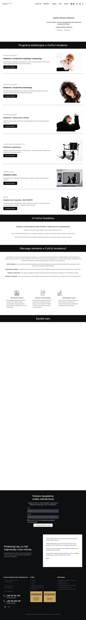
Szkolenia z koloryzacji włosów (16, 118)
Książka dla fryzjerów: (18, 200)
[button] (49, 4)
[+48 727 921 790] (4, 596)
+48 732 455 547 (13, 601)
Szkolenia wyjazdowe (12, 147)
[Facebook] (71, 4)
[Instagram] (73, 4)
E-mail (29, 514)
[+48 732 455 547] (4, 601)
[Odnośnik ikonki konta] (80, 3)
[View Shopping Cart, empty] (77, 4)
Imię (28, 508)
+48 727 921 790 (13, 596)
